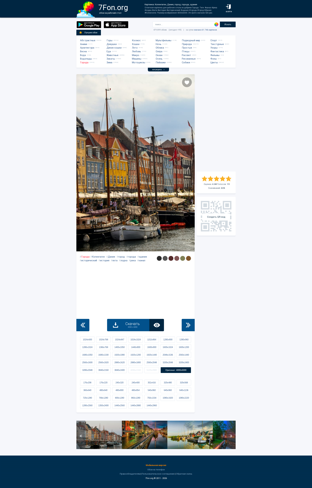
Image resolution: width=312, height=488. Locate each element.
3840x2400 (119, 370)
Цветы (214, 62)
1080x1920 (168, 398)
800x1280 (119, 398)
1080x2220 (184, 398)
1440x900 (135, 347)
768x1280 (103, 398)
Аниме (83, 44)
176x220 (103, 382)
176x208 (87, 382)
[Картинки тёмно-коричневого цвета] (171, 258)
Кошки (135, 44)
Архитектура (87, 47)
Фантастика (217, 51)
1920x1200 (135, 355)
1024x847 (119, 339)
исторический (89, 260)
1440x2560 (119, 405)
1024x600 (87, 339)
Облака (160, 47)
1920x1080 (119, 355)
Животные (112, 55)
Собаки (186, 62)
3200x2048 (168, 362)
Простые (187, 47)
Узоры (214, 47)
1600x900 (151, 347)
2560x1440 (184, 355)
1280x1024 (87, 347)
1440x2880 (135, 405)
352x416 (152, 382)
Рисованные (189, 58)
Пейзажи (161, 62)
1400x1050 (119, 347)
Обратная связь (184, 474)
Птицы (185, 51)
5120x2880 (152, 370)
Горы (109, 40)
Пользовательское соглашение (158, 474)
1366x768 (103, 347)
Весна (83, 51)
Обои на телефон (156, 470)
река (133, 260)
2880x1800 (135, 362)
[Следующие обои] (188, 325)
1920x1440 (152, 355)
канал (142, 260)
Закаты (111, 58)
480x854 (136, 390)
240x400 (136, 382)
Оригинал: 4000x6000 (175, 370)
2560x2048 (152, 362)
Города (84, 62)
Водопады (86, 58)
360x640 (87, 390)
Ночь (158, 44)
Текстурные (217, 44)
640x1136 (183, 390)
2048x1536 (168, 355)
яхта (114, 260)
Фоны (213, 58)
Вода (83, 55)
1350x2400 (103, 405)
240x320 (120, 382)
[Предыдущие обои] (82, 325)
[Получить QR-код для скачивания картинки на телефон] (216, 216)
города (132, 256)
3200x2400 (184, 362)
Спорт (213, 40)
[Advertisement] (216, 123)
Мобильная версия (156, 465)
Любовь (136, 51)
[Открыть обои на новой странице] (156, 325)
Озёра (159, 51)
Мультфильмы (163, 40)
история (104, 260)
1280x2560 (87, 405)
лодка (124, 260)
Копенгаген (98, 256)
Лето (135, 47)
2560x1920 (103, 362)
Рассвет (186, 55)
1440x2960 (152, 405)
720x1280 (87, 398)
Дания (111, 256)
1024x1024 (135, 339)
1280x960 (183, 339)
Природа (187, 44)
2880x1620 (119, 362)
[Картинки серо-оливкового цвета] (182, 258)
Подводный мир (191, 40)
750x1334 (151, 398)
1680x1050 (87, 355)
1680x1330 (103, 355)
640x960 (168, 390)
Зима (109, 62)
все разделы (158, 69)
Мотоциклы (138, 62)
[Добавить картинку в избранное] (187, 82)
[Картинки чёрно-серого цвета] (159, 258)
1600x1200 (184, 347)
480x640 (103, 390)
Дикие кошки (114, 47)
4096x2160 (135, 370)
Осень (159, 58)
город (121, 256)
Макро (135, 55)
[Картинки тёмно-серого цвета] (165, 258)
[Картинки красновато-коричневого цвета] (176, 258)
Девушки (112, 44)
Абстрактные (87, 40)
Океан (159, 55)
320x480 (168, 382)
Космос (136, 40)
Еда (109, 51)
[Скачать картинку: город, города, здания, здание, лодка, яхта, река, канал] (99, 448)
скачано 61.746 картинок (205, 30)
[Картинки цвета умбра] (188, 258)
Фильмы (215, 55)
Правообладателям (130, 474)
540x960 (152, 390)
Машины (136, 58)
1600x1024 (168, 347)
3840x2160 (103, 370)
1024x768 (103, 339)
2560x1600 (87, 362)
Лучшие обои (90, 32)
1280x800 (167, 339)
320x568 (184, 382)
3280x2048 (87, 370)
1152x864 (151, 339)
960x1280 (135, 398)
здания (143, 256)
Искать (227, 24)
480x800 (120, 390)
